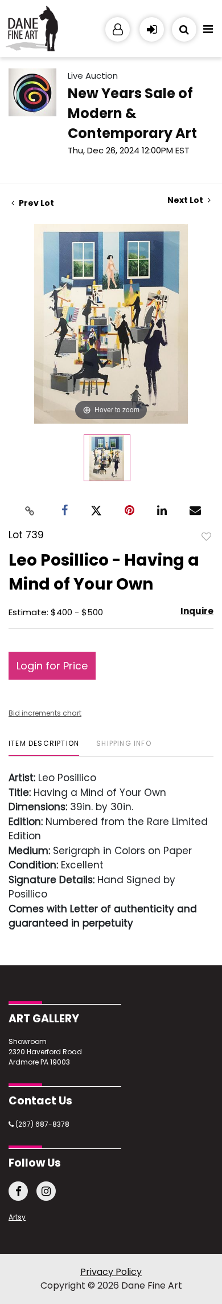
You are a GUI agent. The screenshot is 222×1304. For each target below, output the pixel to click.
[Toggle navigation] (208, 32)
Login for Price (52, 666)
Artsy (17, 1217)
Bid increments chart (45, 713)
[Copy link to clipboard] (30, 510)
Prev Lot (35, 203)
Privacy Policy (111, 1271)
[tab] (44, 748)
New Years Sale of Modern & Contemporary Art (132, 113)
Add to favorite (206, 536)
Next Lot (186, 200)
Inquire (196, 611)
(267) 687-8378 (41, 1124)
